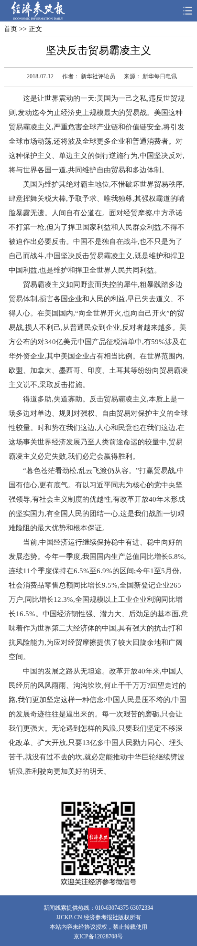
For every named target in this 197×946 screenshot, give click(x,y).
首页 (10, 28)
